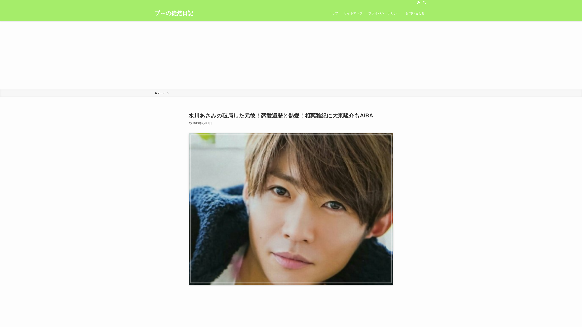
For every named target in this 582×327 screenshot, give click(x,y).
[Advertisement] (291, 55)
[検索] (424, 2)
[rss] (418, 2)
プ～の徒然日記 (174, 13)
